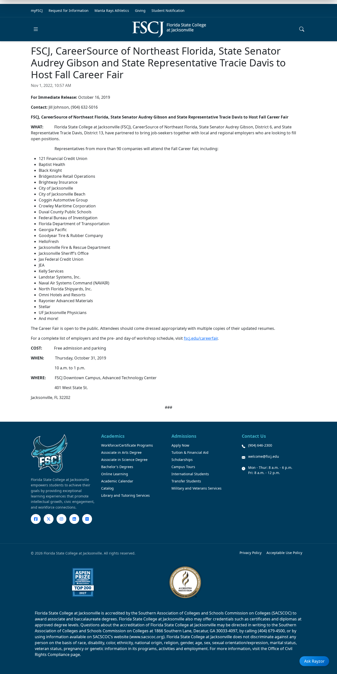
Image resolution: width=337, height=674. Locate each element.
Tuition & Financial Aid (189, 452)
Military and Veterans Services (196, 488)
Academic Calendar (117, 481)
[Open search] (301, 29)
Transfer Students (186, 481)
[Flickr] (87, 519)
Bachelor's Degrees (117, 466)
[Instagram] (61, 519)
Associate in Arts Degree (121, 452)
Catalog (107, 488)
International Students (190, 474)
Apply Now (180, 445)
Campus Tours (183, 466)
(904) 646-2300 (260, 445)
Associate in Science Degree (124, 459)
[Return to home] (169, 29)
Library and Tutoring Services (125, 495)
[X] (49, 519)
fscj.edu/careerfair (201, 338)
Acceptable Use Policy (284, 552)
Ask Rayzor (314, 661)
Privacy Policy (251, 552)
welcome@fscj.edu (263, 456)
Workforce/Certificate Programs (127, 445)
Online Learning (114, 474)
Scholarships (182, 459)
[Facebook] (36, 519)
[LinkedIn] (74, 519)
